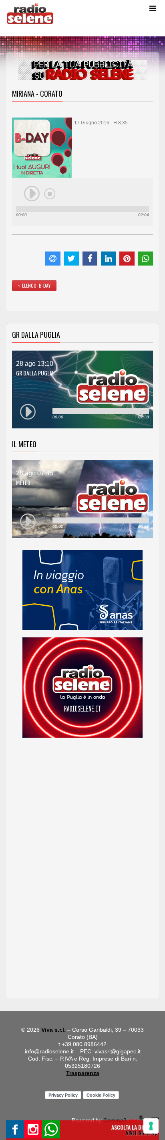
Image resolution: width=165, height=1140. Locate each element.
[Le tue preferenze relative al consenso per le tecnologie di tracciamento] (151, 1126)
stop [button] (49, 193)
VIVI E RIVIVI (139, 1132)
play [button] (32, 194)
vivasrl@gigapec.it (118, 1051)
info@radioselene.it (49, 1051)
